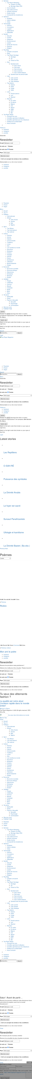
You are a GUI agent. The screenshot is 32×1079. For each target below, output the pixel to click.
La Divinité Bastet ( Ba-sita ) (17, 545)
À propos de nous (12, 116)
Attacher (13, 97)
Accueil (6, 211)
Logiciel (9, 29)
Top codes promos (12, 9)
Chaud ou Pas (15, 60)
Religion (9, 48)
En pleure (13, 102)
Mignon (13, 104)
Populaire (6, 203)
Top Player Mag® (8, 114)
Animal (9, 237)
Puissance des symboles (15, 478)
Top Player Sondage (13, 55)
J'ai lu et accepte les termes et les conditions (15, 159)
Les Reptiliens (10, 452)
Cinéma (9, 253)
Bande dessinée (11, 263)
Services (6, 1)
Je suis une (3, 149)
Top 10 (5, 212)
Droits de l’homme (12, 44)
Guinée (13, 221)
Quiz (8, 62)
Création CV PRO (16, 4)
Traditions (10, 242)
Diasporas (10, 39)
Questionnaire (15, 64)
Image (12, 88)
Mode (8, 289)
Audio (12, 86)
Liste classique (15, 81)
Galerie (13, 85)
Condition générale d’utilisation (15, 118)
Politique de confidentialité (14, 121)
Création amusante (12, 51)
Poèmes (9, 235)
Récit (8, 53)
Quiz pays (17, 67)
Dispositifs (10, 32)
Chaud (5, 205)
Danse (9, 258)
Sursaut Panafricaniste (14, 518)
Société (6, 34)
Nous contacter (11, 123)
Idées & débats (11, 20)
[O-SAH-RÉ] (18, 458)
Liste (8, 76)
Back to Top (3, 718)
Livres (8, 244)
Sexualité (13, 302)
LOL (12, 106)
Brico (8, 291)
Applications (10, 30)
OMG (12, 109)
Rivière (3, 605)
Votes (8, 22)
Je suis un (3, 146)
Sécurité (9, 36)
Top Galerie (10, 83)
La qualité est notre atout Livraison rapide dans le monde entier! (14, 703)
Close (1, 719)
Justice (9, 43)
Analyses (9, 18)
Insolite (9, 37)
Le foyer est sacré (12, 505)
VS (11, 58)
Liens (8, 92)
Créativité (9, 288)
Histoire (9, 239)
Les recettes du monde (13, 247)
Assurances (10, 272)
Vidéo (12, 90)
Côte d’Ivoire (14, 219)
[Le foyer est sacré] (18, 498)
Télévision (10, 261)
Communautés (11, 240)
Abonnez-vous (8, 307)
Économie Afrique (12, 270)
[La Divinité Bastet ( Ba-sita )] (18, 538)
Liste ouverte (14, 78)
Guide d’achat (11, 13)
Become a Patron (5, 708)
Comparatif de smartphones (15, 15)
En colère (13, 100)
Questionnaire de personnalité (19, 74)
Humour (9, 284)
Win (12, 113)
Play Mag (6, 50)
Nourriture (10, 249)
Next (6, 548)
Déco (8, 293)
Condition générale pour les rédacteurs (18, 120)
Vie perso (6, 295)
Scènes (9, 256)
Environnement (11, 41)
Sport (5, 226)
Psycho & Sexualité (12, 300)
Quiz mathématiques (20, 72)
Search (20, 333)
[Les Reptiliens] (18, 445)
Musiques (10, 251)
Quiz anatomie (18, 71)
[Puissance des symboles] (18, 472)
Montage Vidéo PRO (16, 6)
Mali (12, 223)
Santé (8, 298)
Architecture (10, 260)
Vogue (5, 206)
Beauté (9, 286)
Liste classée (14, 79)
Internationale (11, 216)
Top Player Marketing (13, 2)
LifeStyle (6, 279)
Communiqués (11, 8)
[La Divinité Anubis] (18, 485)
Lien (12, 95)
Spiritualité (10, 296)
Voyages (9, 254)
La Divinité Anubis (12, 492)
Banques (9, 275)
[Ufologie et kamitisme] (18, 525)
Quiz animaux (18, 69)
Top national (10, 232)
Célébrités (10, 282)
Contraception (15, 305)
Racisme (9, 46)
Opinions (6, 16)
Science (9, 25)
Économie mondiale (12, 268)
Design (9, 265)
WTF (12, 111)
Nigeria (13, 225)
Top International (12, 230)
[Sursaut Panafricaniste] (18, 512)
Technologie (7, 23)
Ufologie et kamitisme (14, 532)
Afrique (9, 218)
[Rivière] (16, 580)
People (9, 281)
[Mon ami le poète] (16, 626)
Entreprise (10, 274)
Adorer (12, 107)
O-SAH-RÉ (9, 465)
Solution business (12, 11)
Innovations (10, 27)
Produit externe (15, 93)
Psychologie (14, 303)
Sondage (13, 57)
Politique (6, 214)
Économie (6, 267)
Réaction (9, 99)
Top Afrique (10, 228)
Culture (6, 233)
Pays (1, 152)
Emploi (9, 277)
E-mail (2, 143)
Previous (2, 548)
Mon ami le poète (8, 651)
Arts (8, 246)
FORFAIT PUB (8, 309)
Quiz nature (17, 65)
